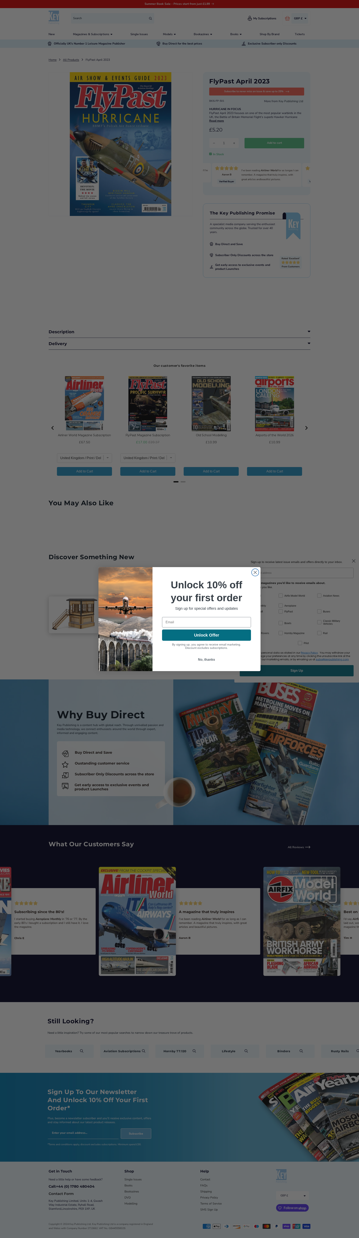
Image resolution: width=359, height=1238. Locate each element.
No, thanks (206, 659)
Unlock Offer (206, 635)
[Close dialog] (255, 572)
